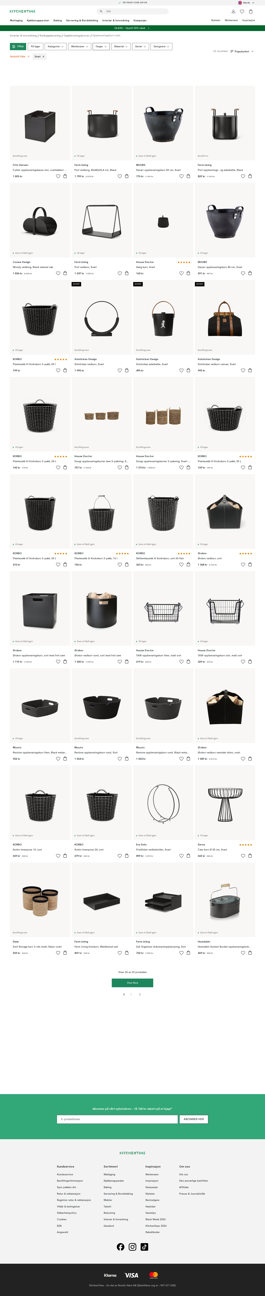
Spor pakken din (66, 1187)
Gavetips (150, 1213)
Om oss (183, 1174)
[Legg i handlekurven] (65, 176)
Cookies (62, 1219)
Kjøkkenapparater (38, 20)
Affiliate (184, 1187)
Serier (138, 46)
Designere (159, 46)
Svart (38, 56)
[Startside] (22, 11)
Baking (58, 20)
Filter (20, 46)
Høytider (150, 1206)
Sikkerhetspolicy (66, 1213)
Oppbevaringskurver (77, 35)
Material (119, 46)
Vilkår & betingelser (68, 1206)
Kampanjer (140, 20)
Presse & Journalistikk (192, 1194)
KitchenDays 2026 (156, 1226)
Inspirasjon (248, 20)
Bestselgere (152, 1200)
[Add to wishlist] (58, 176)
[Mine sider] (233, 11)
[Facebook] (121, 1247)
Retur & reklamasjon (68, 1194)
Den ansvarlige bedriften (193, 1181)
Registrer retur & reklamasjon (74, 1200)
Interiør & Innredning (115, 20)
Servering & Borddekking (82, 20)
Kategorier (54, 46)
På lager (35, 46)
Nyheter (215, 20)
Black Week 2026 (155, 1219)
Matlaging (16, 20)
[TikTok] (144, 1247)
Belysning (109, 1213)
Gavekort (109, 1226)
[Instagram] (132, 1247)
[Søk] (101, 11)
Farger (99, 46)
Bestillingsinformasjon (70, 1181)
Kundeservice (65, 1174)
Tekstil (107, 1206)
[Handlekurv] (250, 11)
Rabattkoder (152, 1232)
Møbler (108, 1200)
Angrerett (62, 1232)
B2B (59, 1226)
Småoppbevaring (50, 35)
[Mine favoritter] (242, 11)
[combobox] (246, 2)
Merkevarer (231, 20)
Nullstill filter (18, 56)
